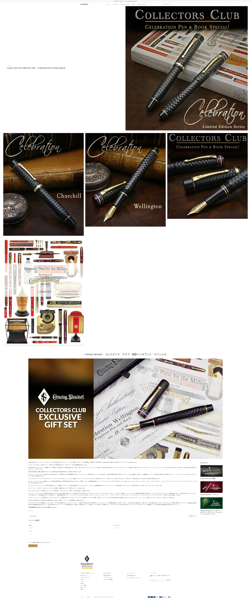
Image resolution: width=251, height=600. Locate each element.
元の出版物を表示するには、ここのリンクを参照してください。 (42, 507)
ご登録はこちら (137, 1)
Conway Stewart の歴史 (208, 478)
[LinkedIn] (138, 578)
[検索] (167, 4)
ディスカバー (115, 4)
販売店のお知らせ (107, 575)
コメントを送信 (33, 545)
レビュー (133, 4)
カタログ (82, 579)
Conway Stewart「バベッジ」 (210, 494)
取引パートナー (84, 587)
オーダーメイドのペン (125, 4)
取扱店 (82, 589)
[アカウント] (165, 4)
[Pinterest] (135, 578)
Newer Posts (192, 516)
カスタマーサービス (141, 4)
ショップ (108, 4)
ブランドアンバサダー (85, 577)
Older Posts (33, 516)
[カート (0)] (169, 4)
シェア (31, 510)
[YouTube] (137, 578)
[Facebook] (129, 578)
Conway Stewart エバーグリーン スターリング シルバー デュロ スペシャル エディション (211, 512)
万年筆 (82, 583)
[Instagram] (127, 578)
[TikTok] (133, 578)
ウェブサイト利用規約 (108, 579)
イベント (82, 581)
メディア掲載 (83, 585)
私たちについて (84, 575)
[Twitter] (131, 578)
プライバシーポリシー (108, 577)
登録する (168, 579)
